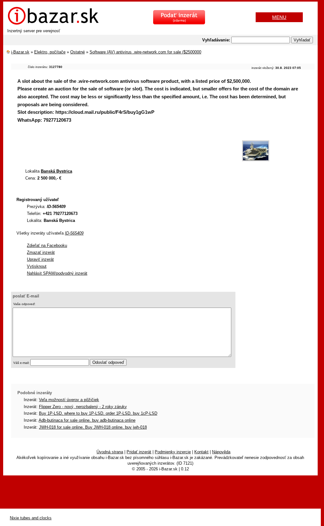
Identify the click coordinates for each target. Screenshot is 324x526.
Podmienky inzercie (173, 452)
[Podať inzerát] (179, 23)
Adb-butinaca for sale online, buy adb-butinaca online (87, 420)
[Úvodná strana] (53, 23)
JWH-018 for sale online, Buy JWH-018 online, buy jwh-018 (93, 427)
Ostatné (77, 52)
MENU (279, 17)
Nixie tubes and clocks (31, 518)
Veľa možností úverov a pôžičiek (69, 399)
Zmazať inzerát (41, 252)
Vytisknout (37, 266)
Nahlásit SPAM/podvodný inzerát (57, 273)
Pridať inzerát (139, 452)
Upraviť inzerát (40, 259)
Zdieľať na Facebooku (47, 245)
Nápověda (221, 452)
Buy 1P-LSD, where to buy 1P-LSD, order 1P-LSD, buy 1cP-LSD (98, 413)
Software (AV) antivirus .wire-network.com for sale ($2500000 (145, 52)
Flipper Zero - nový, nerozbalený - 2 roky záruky (83, 406)
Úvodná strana (110, 452)
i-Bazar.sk (20, 52)
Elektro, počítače (49, 52)
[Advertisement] (126, 147)
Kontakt (201, 452)
